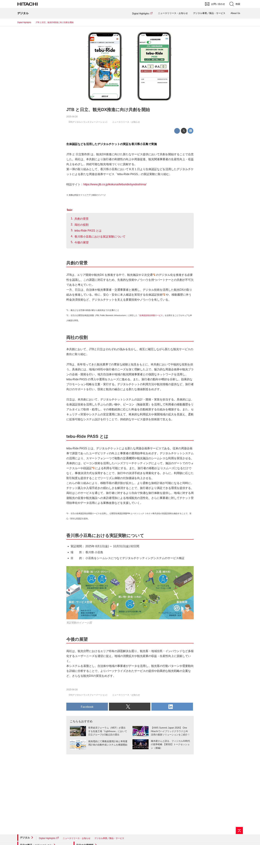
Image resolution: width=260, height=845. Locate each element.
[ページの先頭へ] (239, 830)
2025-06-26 (72, 116)
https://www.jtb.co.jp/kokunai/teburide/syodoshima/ (114, 184)
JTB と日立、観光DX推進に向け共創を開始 (108, 109)
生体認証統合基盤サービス (151, 315)
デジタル (25, 837)
